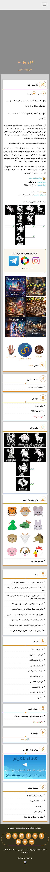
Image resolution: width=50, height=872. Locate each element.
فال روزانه (25, 62)
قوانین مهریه (39, 406)
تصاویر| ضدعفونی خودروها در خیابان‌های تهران (27, 582)
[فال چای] (36, 328)
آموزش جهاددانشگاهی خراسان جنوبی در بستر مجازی (25, 614)
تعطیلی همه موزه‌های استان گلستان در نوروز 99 (27, 603)
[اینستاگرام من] (21, 836)
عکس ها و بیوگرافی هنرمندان (33, 817)
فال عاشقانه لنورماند (36, 801)
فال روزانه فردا (38, 811)
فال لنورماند (39, 806)
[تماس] (15, 836)
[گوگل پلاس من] (31, 842)
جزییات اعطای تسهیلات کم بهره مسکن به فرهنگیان (26, 625)
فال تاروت (39, 697)
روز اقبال (42, 192)
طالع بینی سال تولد (37, 561)
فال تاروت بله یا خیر (36, 692)
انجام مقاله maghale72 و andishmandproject (28, 716)
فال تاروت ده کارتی (36, 681)
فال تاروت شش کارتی (35, 670)
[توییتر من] (8, 836)
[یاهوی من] (41, 836)
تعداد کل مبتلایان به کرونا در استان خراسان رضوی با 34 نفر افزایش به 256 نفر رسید (25, 597)
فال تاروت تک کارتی (36, 649)
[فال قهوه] (36, 307)
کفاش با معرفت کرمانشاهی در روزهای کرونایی (27, 609)
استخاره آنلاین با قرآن (36, 387)
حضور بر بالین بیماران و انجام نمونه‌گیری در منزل (27, 619)
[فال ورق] (15, 328)
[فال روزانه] (15, 287)
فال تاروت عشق (37, 687)
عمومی (31, 365)
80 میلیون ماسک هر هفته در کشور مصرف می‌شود (27, 630)
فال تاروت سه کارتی (36, 654)
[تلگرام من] (35, 836)
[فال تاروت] (36, 287)
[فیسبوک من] (28, 836)
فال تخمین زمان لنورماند (35, 795)
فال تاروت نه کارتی (36, 676)
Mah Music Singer (38, 411)
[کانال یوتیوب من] (25, 842)
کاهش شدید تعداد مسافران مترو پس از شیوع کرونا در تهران (25, 589)
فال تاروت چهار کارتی (36, 660)
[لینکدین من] (18, 842)
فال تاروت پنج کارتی (36, 665)
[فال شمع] (15, 307)
